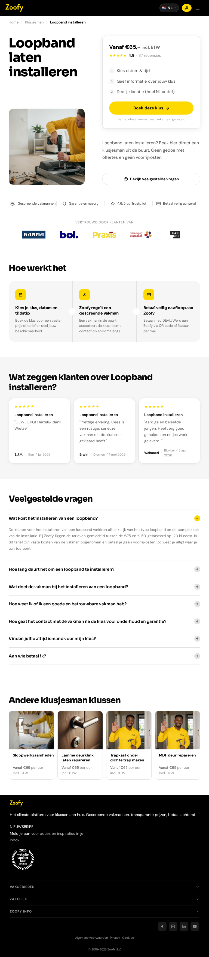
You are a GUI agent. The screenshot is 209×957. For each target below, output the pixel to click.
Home (14, 22)
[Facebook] (162, 926)
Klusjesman (34, 22)
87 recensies (150, 55)
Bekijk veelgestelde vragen (154, 179)
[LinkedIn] (184, 926)
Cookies (128, 938)
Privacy (115, 938)
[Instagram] (173, 926)
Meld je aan (20, 833)
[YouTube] (194, 926)
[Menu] (199, 8)
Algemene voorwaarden (91, 938)
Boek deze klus (148, 108)
